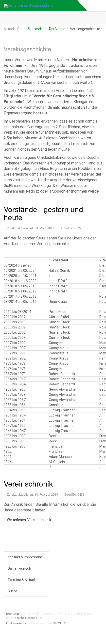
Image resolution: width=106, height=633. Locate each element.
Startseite (36, 29)
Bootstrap (12, 613)
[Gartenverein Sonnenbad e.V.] (28, 6)
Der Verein (57, 29)
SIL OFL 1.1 (60, 623)
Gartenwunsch (19, 568)
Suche (13, 591)
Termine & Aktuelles (23, 580)
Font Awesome (16, 623)
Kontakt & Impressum (25, 557)
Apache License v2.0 (28, 618)
